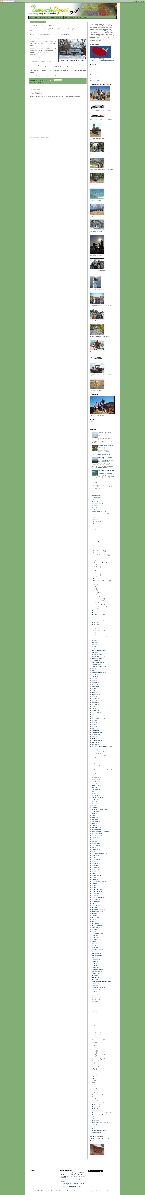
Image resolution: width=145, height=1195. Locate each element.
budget (93, 577)
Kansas (93, 813)
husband (94, 799)
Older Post (83, 135)
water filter (94, 1098)
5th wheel (94, 505)
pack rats (94, 937)
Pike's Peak (95, 947)
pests (93, 945)
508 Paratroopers (96, 503)
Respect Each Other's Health (68, 1186)
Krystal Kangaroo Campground (100, 831)
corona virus (95, 644)
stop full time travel (97, 1043)
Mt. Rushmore (95, 901)
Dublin (93, 692)
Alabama (94, 519)
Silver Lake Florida (96, 1019)
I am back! (94, 482)
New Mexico (95, 917)
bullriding (94, 585)
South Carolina (95, 1033)
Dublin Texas (95, 694)
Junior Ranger (95, 811)
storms (93, 1047)
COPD (93, 642)
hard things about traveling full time (101, 769)
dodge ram (94, 682)
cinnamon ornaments (97, 626)
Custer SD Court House (98, 656)
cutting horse (95, 660)
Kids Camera (95, 821)
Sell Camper (95, 1001)
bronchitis (94, 573)
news (93, 919)
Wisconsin (94, 1120)
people (93, 943)
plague (93, 951)
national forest (95, 905)
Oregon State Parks (97, 933)
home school (95, 787)
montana (94, 887)
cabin (93, 587)
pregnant (94, 961)
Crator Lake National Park (98, 650)
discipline (94, 676)
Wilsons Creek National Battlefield (100, 1112)
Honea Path (95, 789)
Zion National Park (96, 1132)
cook (93, 638)
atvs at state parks (96, 541)
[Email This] (54, 80)
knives (93, 825)
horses (93, 791)
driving (93, 688)
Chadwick (94, 612)
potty (93, 957)
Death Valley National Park (99, 666)
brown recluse (95, 575)
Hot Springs (95, 795)
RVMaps (94, 991)
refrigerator (95, 983)
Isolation (94, 807)
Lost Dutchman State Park (98, 853)
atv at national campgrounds (99, 539)
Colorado (94, 632)
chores (93, 618)
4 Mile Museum (96, 497)
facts (93, 706)
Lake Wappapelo (96, 835)
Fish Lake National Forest (98, 718)
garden (93, 738)
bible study (94, 565)
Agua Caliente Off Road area (99, 513)
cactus (93, 589)
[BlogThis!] (56, 80)
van (92, 1084)
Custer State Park (96, 658)
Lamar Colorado (96, 837)
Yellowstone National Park (98, 1130)
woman (93, 1124)
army (93, 533)
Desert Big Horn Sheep (98, 672)
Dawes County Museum (98, 662)
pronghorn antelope (97, 969)
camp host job (95, 592)
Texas (93, 1057)
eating (93, 696)
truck (93, 1072)
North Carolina (95, 923)
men (93, 871)
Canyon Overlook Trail (97, 604)
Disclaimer (79, 17)
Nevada (94, 913)
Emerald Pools (95, 702)
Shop (66, 17)
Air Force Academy (97, 517)
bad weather (95, 549)
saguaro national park (97, 993)
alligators (94, 523)
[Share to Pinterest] (61, 80)
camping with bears (97, 600)
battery (93, 559)
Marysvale (94, 865)
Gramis (93, 767)
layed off (94, 841)
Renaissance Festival (97, 987)
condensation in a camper (98, 636)
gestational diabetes (97, 751)
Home (31, 17)
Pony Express (95, 953)
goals (93, 757)
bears (93, 561)
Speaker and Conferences (56, 17)
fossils (93, 726)
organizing (94, 935)
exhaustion (94, 704)
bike (93, 569)
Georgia (94, 749)
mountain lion (95, 893)
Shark (93, 1009)
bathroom (94, 557)
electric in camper (96, 700)
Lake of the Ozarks (97, 833)
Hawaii (93, 771)
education (94, 698)
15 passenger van (96, 495)
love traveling (37, 82)
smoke (93, 1023)
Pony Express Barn (97, 955)
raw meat (94, 979)
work (93, 1126)
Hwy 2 (93, 801)
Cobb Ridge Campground (98, 628)
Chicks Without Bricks (97, 614)
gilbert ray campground (98, 755)
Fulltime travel (95, 734)
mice (93, 873)
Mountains (94, 895)
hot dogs (94, 793)
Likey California (96, 845)
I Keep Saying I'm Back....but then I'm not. (72, 1179)
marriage (94, 863)
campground (95, 597)
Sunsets (94, 1053)
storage (94, 1045)
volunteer (94, 1092)
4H (92, 499)
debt (93, 668)
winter (93, 1116)
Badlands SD (95, 553)
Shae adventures (96, 1007)
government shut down (98, 761)
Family (93, 708)
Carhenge (94, 608)
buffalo (93, 579)
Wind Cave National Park (98, 1114)
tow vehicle (94, 1067)
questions (94, 975)
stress (93, 1049)
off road (94, 929)
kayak (93, 815)
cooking (94, 640)
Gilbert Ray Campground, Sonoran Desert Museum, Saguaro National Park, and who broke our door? (105, 459)
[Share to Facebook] (59, 80)
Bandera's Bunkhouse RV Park (100, 555)
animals (94, 527)
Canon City (94, 602)
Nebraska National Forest (98, 909)
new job (94, 915)
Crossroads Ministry (97, 654)
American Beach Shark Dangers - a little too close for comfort (105, 434)
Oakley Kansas (96, 927)
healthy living (95, 779)
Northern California (97, 925)
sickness (94, 1017)
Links (48, 17)
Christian (94, 622)
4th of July (94, 501)
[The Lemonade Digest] (90, 79)
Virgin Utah (94, 1090)
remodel (94, 985)
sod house (94, 1027)
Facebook (94, 66)
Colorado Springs (96, 634)
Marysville (94, 867)
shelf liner (94, 1013)
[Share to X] (58, 80)
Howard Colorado (96, 797)
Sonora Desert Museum (98, 1029)
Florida (93, 722)
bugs (93, 583)
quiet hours (95, 977)
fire (92, 716)
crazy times (95, 652)
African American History (98, 511)
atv (92, 537)
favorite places (95, 712)
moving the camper (97, 897)
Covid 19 (94, 648)
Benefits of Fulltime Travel (98, 563)
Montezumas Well (96, 891)
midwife (94, 877)
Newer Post (33, 135)
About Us (36, 17)
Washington (95, 1096)
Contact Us (42, 17)
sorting (93, 1031)
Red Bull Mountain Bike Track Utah (101, 981)
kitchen (93, 823)
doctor (93, 678)
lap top (93, 839)
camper (94, 594)
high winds (94, 783)
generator (94, 744)
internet (94, 805)
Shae (93, 1005)
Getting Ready (95, 753)
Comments (95, 424)
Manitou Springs (96, 859)
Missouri (94, 883)
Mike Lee (94, 879)
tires (93, 1063)
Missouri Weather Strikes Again (69, 1173)
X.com (93, 70)
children (94, 616)
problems (94, 967)
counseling (94, 646)
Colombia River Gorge (97, 630)
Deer (93, 670)
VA (92, 1082)
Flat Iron (94, 720)
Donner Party (95, 686)
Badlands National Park (98, 551)
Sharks (93, 1011)
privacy (93, 965)
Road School (95, 989)
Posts (93, 422)
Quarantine (95, 973)
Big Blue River (95, 567)
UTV (93, 1080)
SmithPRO (94, 1021)
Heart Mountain (96, 781)
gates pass (94, 742)
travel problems (96, 1070)
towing (93, 1069)
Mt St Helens (95, 899)
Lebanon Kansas (96, 843)
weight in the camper (97, 1102)
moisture (94, 885)
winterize (94, 1118)
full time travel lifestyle (97, 732)
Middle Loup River (96, 875)
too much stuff (95, 1065)
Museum (94, 903)
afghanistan (95, 509)
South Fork (94, 1037)
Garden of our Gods (97, 740)
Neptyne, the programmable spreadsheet (103, 60)
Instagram (94, 68)
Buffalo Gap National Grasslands (100, 580)
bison (93, 571)
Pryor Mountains (96, 971)
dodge (93, 680)
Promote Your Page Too (95, 80)
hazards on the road (97, 777)
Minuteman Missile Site (98, 881)
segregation (95, 999)
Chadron (94, 610)
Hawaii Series (95, 773)
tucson (93, 1075)
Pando (93, 941)
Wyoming (94, 1128)
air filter (93, 515)
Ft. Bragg (94, 728)
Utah (93, 1079)
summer (94, 1051)
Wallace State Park (97, 1094)
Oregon (94, 931)
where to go (95, 1106)
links (93, 847)
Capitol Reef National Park (99, 606)
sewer (93, 1003)
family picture (95, 710)
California (94, 590)
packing (94, 939)
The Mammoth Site (97, 1061)
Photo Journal (72, 17)
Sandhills (94, 995)
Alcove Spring (95, 521)
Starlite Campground (97, 1041)
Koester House (95, 827)
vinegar (93, 1088)
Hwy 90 (93, 803)
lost (92, 851)
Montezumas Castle (97, 889)
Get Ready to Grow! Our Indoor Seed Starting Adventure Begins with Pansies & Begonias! (73, 1175)
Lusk (93, 857)
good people (95, 759)
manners (94, 861)
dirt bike (94, 674)
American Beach (96, 525)
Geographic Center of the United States (102, 746)
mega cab (94, 869)
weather (94, 1100)
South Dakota (95, 1035)
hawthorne (94, 775)
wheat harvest (95, 1104)
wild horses (95, 1110)
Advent (93, 507)
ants (93, 529)
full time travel (95, 730)
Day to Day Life (96, 664)
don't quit (94, 684)
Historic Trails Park (96, 785)
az (92, 545)
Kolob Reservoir (96, 829)
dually (93, 690)
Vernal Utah (95, 1086)
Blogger (109, 1190)
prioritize (94, 963)
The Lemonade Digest (94, 77)
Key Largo (94, 819)
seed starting (95, 997)
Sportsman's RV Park (97, 1039)
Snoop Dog (95, 1025)
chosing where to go (97, 620)
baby (93, 547)
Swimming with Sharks (97, 1055)
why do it (94, 1108)
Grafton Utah (95, 765)
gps (92, 763)
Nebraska (94, 907)
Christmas (94, 624)
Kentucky (94, 817)
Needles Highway (96, 911)
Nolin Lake (94, 921)
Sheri (93, 1015)
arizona (93, 531)
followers (94, 724)
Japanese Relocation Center (99, 809)
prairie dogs (95, 959)
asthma (93, 535)
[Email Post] (50, 80)
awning (93, 543)
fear (93, 714)
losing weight (95, 849)
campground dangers (97, 599)
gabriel (93, 736)
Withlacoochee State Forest (99, 1122)
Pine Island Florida (96, 949)
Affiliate (85, 17)
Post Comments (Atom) (43, 137)
